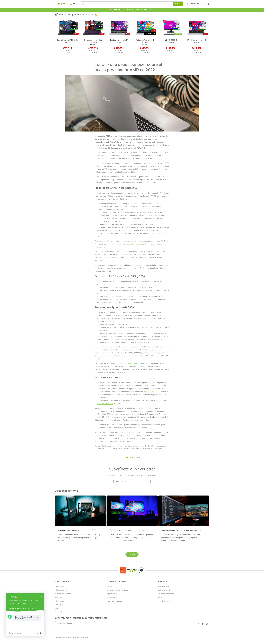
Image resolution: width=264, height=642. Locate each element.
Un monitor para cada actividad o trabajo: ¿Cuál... (77, 530)
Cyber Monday (60, 601)
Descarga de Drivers (113, 597)
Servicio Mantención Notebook (117, 590)
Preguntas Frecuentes (114, 601)
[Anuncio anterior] (55, 10)
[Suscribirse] (148, 481)
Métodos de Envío (61, 590)
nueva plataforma (133, 244)
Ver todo (132, 554)
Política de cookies (164, 590)
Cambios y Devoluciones (63, 594)
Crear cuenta (59, 586)
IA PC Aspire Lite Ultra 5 (196, 40)
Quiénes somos (163, 586)
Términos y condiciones (166, 594)
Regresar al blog (133, 457)
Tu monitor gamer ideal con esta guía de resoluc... (129, 530)
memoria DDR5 (150, 392)
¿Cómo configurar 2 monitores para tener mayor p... (181, 530)
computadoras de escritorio (126, 363)
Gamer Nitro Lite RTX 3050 (67, 40)
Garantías (58, 597)
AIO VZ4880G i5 (171, 40)
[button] (207, 4)
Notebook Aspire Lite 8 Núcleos (145, 41)
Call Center (110, 586)
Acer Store (118, 446)
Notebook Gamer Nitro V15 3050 (93, 41)
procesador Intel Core (105, 404)
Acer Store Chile (64, 637)
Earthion (161, 597)
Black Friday (59, 604)
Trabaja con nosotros (165, 601)
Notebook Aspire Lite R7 (119, 40)
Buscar (179, 4)
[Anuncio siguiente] (208, 10)
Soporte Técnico (112, 594)
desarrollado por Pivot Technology (79, 637)
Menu (75, 4)
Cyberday (58, 608)
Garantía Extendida (61, 612)
